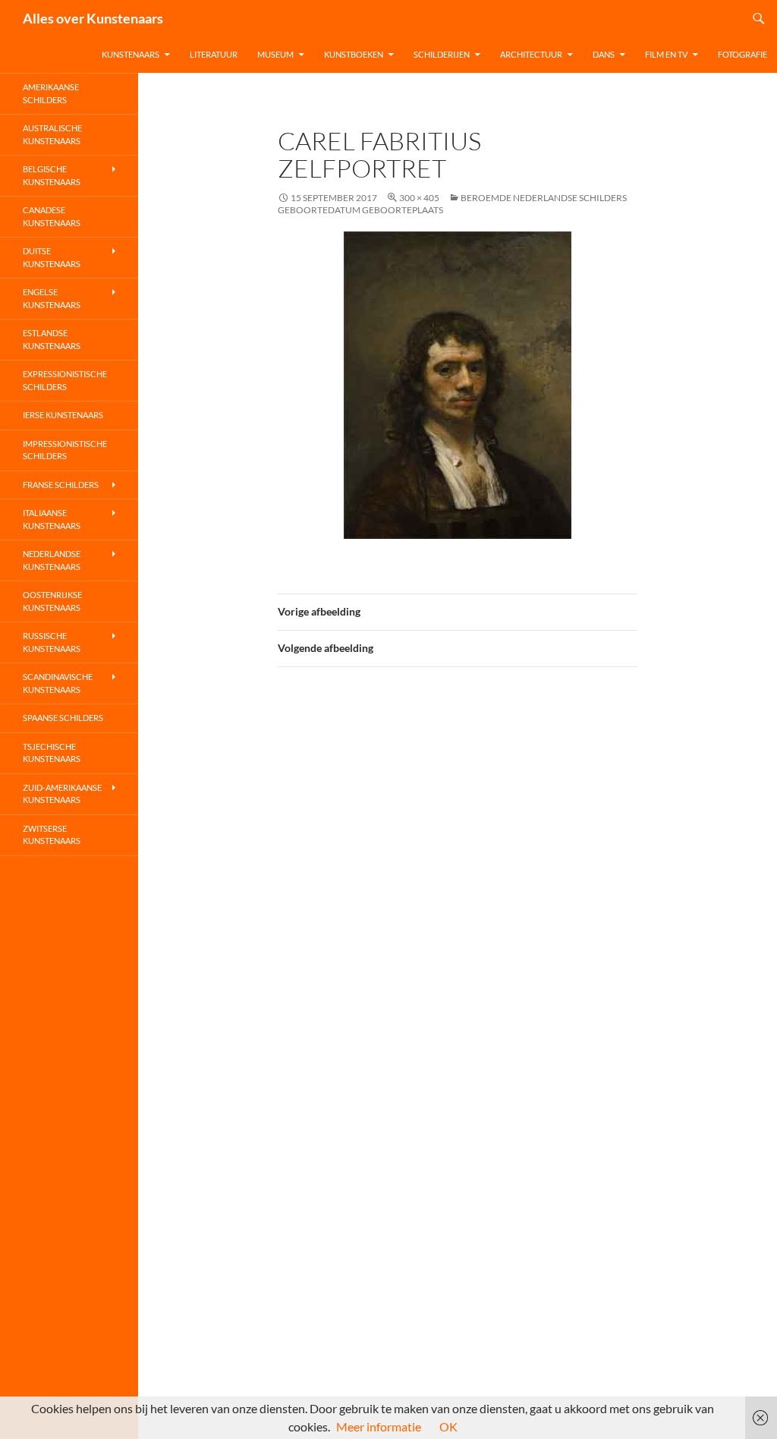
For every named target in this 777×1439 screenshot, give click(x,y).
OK (448, 1426)
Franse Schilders (61, 485)
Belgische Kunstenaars (51, 175)
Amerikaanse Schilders (51, 93)
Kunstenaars (130, 54)
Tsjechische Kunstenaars (51, 753)
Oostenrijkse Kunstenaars (52, 601)
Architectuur (531, 54)
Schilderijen (442, 54)
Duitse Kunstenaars (51, 257)
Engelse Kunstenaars (51, 298)
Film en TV (666, 54)
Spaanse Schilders (63, 718)
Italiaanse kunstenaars (51, 519)
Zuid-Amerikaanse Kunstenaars (62, 793)
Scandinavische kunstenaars (58, 683)
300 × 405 (419, 197)
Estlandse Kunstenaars (51, 339)
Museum (275, 54)
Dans (604, 54)
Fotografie (742, 54)
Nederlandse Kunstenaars (51, 560)
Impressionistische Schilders (65, 450)
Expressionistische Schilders (65, 380)
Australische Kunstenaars (52, 134)
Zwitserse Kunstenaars (51, 834)
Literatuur (214, 54)
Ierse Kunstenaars (63, 415)
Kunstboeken (353, 54)
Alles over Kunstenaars (93, 18)
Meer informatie (378, 1426)
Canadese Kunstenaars (51, 216)
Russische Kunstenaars (51, 642)
